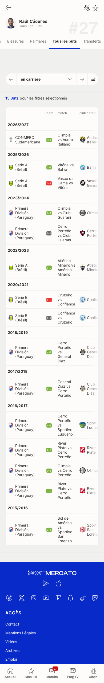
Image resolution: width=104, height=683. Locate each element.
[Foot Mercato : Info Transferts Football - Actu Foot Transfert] (52, 573)
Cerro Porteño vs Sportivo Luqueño (65, 425)
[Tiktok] (83, 598)
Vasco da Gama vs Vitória (66, 183)
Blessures (15, 41)
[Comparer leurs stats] (87, 8)
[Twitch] (95, 598)
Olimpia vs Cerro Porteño (65, 470)
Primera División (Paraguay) (25, 213)
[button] (11, 79)
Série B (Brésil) (21, 299)
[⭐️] (95, 8)
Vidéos (11, 641)
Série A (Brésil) (21, 167)
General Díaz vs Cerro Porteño (64, 388)
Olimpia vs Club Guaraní (64, 213)
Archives (12, 650)
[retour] (8, 7)
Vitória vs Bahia (66, 167)
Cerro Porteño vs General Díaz (64, 352)
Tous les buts (65, 41)
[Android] (46, 583)
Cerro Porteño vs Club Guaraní (64, 233)
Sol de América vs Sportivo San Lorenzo (65, 529)
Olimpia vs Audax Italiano (66, 139)
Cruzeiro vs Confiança (66, 299)
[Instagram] (34, 598)
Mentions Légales (20, 633)
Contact (12, 624)
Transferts (92, 41)
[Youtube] (46, 598)
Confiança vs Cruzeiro (66, 317)
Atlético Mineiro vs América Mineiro (66, 267)
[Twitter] (21, 598)
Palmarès (38, 41)
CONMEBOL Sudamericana (27, 139)
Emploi (11, 659)
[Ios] (58, 583)
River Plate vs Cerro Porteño (64, 450)
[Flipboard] (58, 598)
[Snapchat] (70, 598)
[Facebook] (9, 598)
